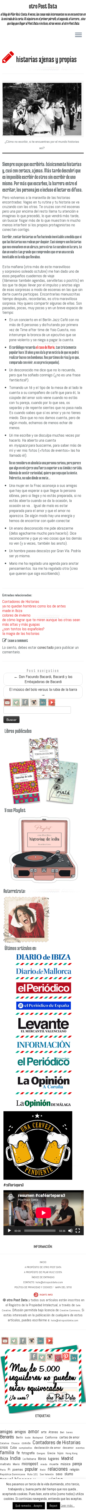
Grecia (51, 1453)
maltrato (5, 1464)
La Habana (29, 1458)
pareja (77, 1464)
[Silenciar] (70, 1230)
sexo (59, 1474)
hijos (60, 1453)
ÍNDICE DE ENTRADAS (43, 1277)
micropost (30, 1464)
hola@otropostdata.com (49, 1282)
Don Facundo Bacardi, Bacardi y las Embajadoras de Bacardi (43, 679)
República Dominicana (12, 1474)
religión (74, 1469)
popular (31, 1469)
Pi (9, 1469)
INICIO (43, 1262)
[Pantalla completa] (77, 1230)
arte (44, 1432)
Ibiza (4, 1458)
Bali (62, 1432)
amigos (20, 1432)
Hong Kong (72, 1453)
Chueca (15, 1443)
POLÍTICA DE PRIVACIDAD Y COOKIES (33, 1287)
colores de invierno (16, 615)
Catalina (4, 1443)
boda (28, 1437)
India (15, 1458)
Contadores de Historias (20, 601)
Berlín (19, 1437)
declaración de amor (47, 1447)
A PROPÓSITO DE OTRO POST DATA (43, 1267)
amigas (6, 1431)
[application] (43, 1212)
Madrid (67, 1458)
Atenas (53, 1432)
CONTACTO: (29, 1282)
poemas (17, 1469)
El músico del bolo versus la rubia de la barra (43, 692)
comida (26, 1443)
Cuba (13, 1447)
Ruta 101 (32, 1474)
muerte (53, 1464)
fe (18, 1453)
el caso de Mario (45, 347)
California (51, 1437)
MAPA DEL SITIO (63, 1287)
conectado (45, 647)
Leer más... (68, 1505)
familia (7, 1452)
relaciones (58, 1469)
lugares (53, 1459)
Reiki (43, 1470)
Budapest (38, 1437)
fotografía (28, 1453)
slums (68, 1474)
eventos (80, 1447)
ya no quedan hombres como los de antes (34, 606)
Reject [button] (53, 1506)
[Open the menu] (78, 35)
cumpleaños (25, 1448)
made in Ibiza (12, 610)
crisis (4, 1447)
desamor (68, 1447)
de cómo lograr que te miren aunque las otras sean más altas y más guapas (41, 622)
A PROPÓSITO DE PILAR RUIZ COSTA (43, 1272)
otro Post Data (43, 6)
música (65, 1464)
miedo (43, 1464)
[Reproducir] (9, 1230)
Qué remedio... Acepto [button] (28, 1506)
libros (42, 1459)
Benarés (7, 1437)
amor (33, 1431)
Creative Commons (70, 1310)
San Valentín (47, 1474)
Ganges (41, 1453)
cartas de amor (69, 1437)
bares (69, 1432)
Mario (16, 1464)
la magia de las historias (20, 633)
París (3, 1470)
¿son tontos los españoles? (23, 628)
